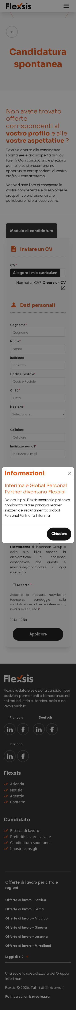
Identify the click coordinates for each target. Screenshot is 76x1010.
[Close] (70, 473)
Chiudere (59, 533)
